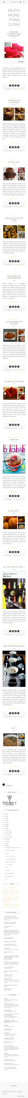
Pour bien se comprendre (14, 277)
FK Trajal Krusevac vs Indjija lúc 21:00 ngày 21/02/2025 (10, 1034)
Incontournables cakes (8, 897)
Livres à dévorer (14, 319)
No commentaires (8, 499)
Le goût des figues (7, 959)
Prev (5, 53)
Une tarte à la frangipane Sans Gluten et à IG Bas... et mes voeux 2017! (12, 964)
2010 (5, 828)
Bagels (5, 972)
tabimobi (6, 1053)
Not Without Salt (8, 1041)
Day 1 (14, 728)
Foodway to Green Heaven (10, 941)
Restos (17, 906)
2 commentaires (8, 88)
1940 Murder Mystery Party (10, 1060)
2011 (5, 826)
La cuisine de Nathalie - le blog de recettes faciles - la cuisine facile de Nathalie (11, 957)
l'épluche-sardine (8, 974)
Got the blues (11, 894)
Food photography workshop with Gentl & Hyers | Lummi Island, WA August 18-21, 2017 (11, 1006)
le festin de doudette (9, 967)
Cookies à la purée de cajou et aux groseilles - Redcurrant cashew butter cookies (12, 981)
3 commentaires (8, 150)
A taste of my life (8, 926)
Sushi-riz (14, 216)
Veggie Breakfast (7, 1022)
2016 (5, 816)
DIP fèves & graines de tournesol (11, 945)
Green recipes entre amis (10, 944)
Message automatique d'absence (14, 34)
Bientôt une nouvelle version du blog (11, 1064)
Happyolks (6, 1032)
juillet (6, 841)
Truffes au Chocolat (8, 938)
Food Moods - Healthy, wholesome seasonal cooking (11, 1021)
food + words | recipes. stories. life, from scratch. (11, 1014)
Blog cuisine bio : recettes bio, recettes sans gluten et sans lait (11, 931)
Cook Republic (7, 1010)
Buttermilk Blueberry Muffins (10, 1011)
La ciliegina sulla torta (9, 1038)
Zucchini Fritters (7, 1030)
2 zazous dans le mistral (9, 916)
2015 (5, 818)
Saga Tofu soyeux (16, 892)
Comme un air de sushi (14, 219)
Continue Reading (13, 81)
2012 (5, 824)
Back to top (21, 1096)
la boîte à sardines (8, 952)
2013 (5, 822)
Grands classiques (14, 890)
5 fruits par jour (14, 379)
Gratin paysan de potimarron (10, 923)
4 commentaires (8, 774)
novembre (7, 832)
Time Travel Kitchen (9, 1059)
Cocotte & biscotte (8, 937)
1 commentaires (8, 264)
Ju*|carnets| (7, 948)
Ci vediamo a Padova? (8, 1039)
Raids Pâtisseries (8, 988)
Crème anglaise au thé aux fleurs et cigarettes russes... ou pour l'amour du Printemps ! (11, 918)
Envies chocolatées (7, 892)
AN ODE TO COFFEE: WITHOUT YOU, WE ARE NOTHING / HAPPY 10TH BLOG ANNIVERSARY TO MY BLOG (11, 1048)
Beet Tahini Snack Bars (8, 1026)
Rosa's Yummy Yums (8, 1045)
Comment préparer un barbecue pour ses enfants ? (11, 1000)
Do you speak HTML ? (14, 567)
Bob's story (17, 904)
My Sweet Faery (8, 978)
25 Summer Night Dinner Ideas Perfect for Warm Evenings (10, 1017)
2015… (5, 953)
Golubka (6, 1025)
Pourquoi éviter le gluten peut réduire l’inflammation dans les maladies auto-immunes (12, 934)
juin (6, 843)
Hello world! (6, 1043)
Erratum (14, 440)
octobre (7, 835)
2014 (5, 820)
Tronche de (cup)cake (14, 101)
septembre (7, 837)
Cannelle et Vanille (8, 1003)
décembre (7, 830)
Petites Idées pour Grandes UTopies (10, 985)
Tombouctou (20, 88)
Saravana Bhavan (7, 968)
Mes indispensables (14, 646)
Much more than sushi (14, 17)
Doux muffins (14, 98)
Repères (12, 906)
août (6, 839)
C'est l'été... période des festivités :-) (11, 949)
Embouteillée (6, 906)
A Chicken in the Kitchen (10, 922)
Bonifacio (6, 927)
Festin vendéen (7, 990)
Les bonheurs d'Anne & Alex (10, 971)
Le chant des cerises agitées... (11, 962)
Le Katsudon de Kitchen (14, 323)
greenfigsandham (8, 1029)
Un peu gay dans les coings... (10, 1067)
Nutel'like (14, 162)
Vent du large (14, 899)
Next (23, 53)
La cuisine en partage (8, 976)
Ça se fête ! (14, 511)
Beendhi (6, 998)
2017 (5, 814)
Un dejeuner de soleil (9, 1063)
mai (6, 845)
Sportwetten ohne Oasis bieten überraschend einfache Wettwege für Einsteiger (12, 1056)
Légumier (5, 887)
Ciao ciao (16, 897)
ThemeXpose (15, 1091)
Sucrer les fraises (14, 382)
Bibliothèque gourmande (14, 437)
